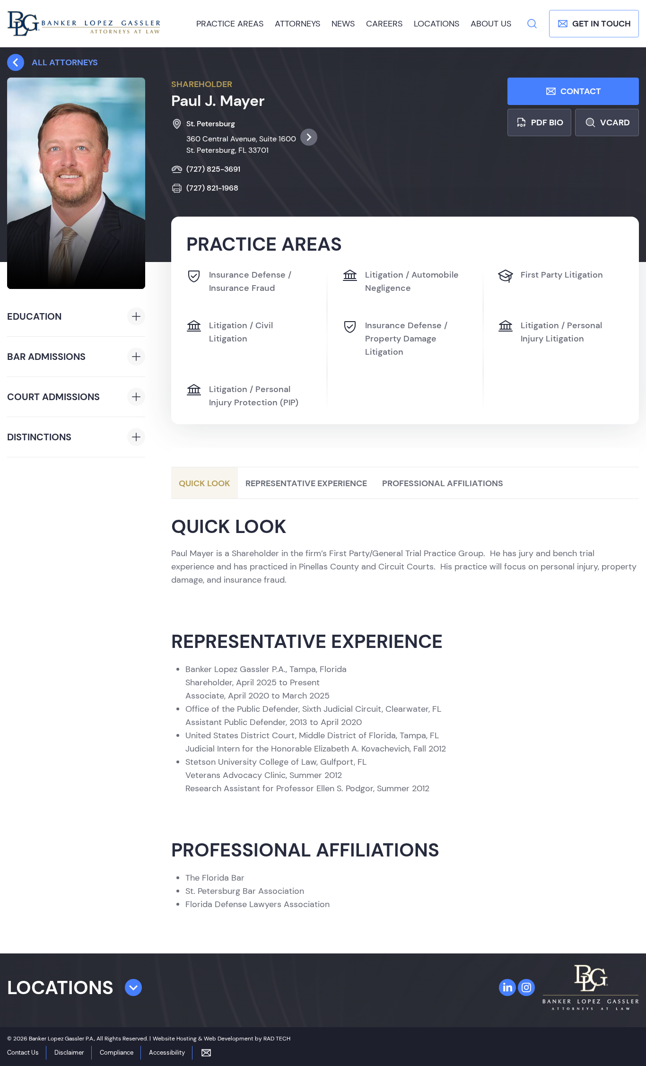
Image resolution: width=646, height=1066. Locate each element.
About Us (491, 23)
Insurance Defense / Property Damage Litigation (406, 339)
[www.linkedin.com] (507, 987)
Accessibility (167, 1053)
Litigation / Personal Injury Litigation (561, 332)
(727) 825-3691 (213, 169)
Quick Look (204, 483)
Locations (436, 23)
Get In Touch (601, 23)
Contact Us (23, 1053)
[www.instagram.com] (526, 987)
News (343, 23)
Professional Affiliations (442, 483)
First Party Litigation (562, 274)
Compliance (116, 1053)
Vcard (615, 122)
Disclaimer (69, 1053)
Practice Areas (229, 23)
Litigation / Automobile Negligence (412, 281)
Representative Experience (306, 483)
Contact (580, 91)
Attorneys (297, 23)
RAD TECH (276, 1038)
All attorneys (65, 62)
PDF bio (547, 122)
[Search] (532, 23)
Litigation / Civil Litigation (241, 332)
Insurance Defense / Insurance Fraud (250, 281)
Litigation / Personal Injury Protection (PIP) (253, 396)
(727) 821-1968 (212, 188)
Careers (384, 23)
